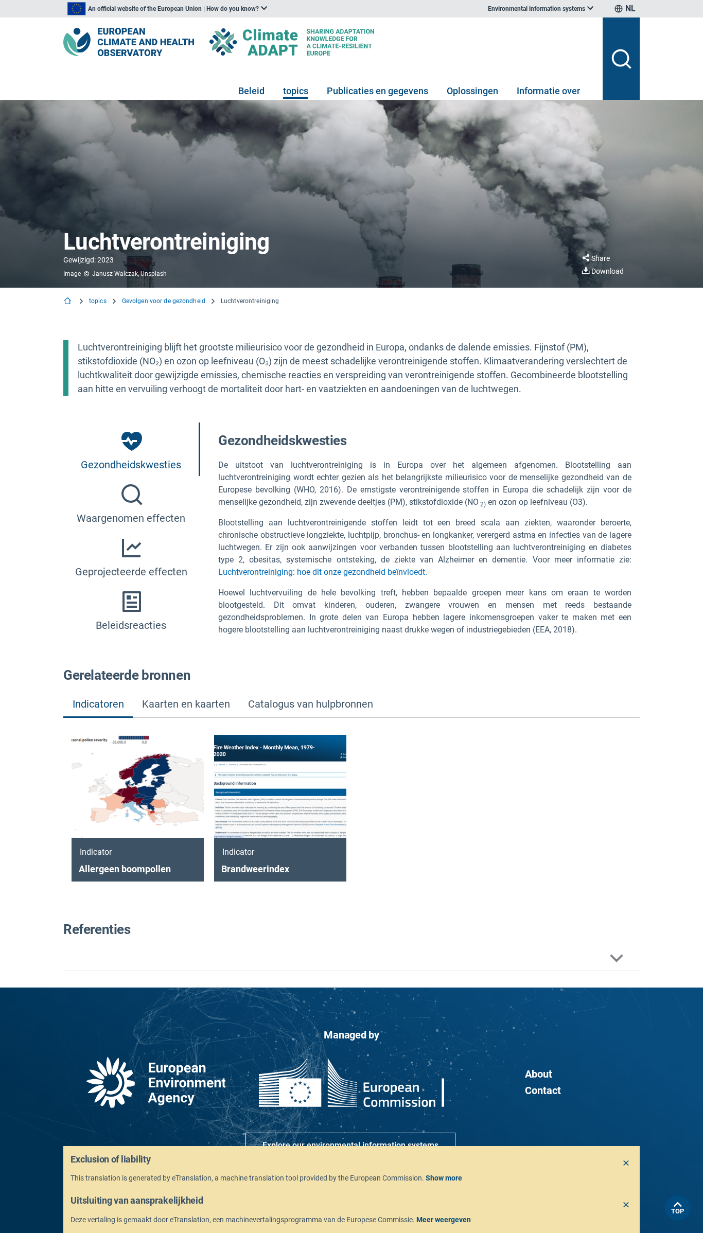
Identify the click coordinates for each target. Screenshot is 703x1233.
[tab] (131, 449)
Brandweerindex (255, 869)
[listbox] (167, 8)
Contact (543, 1090)
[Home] (68, 301)
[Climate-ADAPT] (312, 42)
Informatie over (548, 90)
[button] (351, 958)
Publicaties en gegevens (377, 90)
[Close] (626, 1163)
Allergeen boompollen (125, 869)
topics (295, 90)
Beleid (251, 90)
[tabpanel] (424, 533)
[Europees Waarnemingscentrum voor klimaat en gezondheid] (128, 42)
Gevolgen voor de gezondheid (163, 301)
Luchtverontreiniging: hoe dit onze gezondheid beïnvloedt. (322, 572)
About (538, 1074)
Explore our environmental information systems (350, 1145)
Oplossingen (472, 90)
